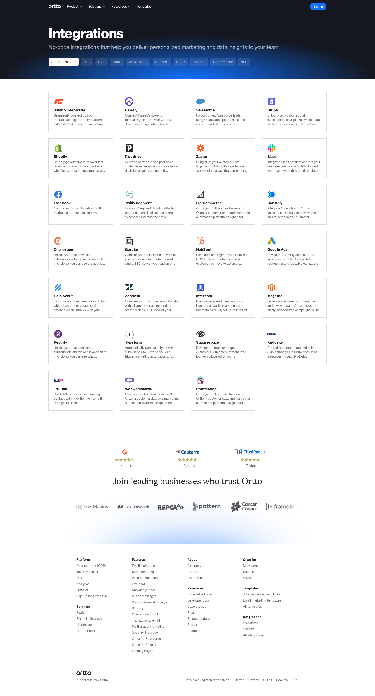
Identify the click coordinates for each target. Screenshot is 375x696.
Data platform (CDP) (91, 565)
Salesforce (250, 623)
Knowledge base (144, 590)
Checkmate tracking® (147, 614)
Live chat (138, 584)
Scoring (137, 608)
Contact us (196, 578)
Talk (79, 578)
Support (248, 572)
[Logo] (56, 6)
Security (282, 680)
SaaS (80, 612)
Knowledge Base (200, 594)
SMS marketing (143, 572)
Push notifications (145, 578)
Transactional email (146, 620)
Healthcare (84, 625)
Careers (193, 572)
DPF (296, 680)
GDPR (267, 680)
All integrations (253, 635)
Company (194, 565)
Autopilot (82, 680)
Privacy (253, 680)
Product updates (199, 618)
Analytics (82, 584)
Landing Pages (142, 651)
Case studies (197, 606)
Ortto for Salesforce (146, 638)
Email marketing (143, 565)
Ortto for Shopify (144, 645)
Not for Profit (85, 631)
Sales (247, 578)
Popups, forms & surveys (149, 602)
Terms (239, 680)
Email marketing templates (262, 600)
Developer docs (199, 600)
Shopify (248, 629)
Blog (191, 612)
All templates (252, 606)
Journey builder (87, 572)
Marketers (250, 565)
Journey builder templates (261, 594)
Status (192, 625)
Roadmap (194, 631)
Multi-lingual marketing (148, 626)
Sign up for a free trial (92, 596)
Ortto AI (82, 590)
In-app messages (144, 596)
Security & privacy (145, 632)
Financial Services (89, 618)
